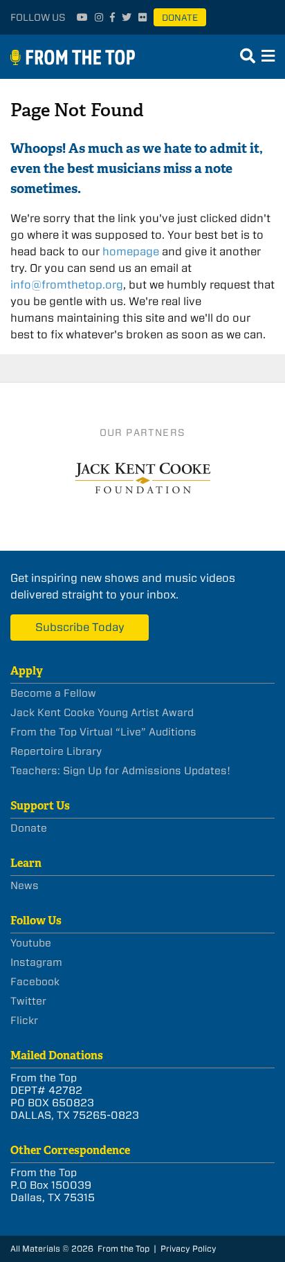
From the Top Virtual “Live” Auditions (103, 732)
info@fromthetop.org (66, 284)
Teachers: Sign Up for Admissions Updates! (120, 771)
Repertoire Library (56, 751)
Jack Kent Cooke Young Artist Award (102, 712)
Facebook (34, 982)
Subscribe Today (80, 627)
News (24, 885)
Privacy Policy (188, 1248)
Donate (180, 17)
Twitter (28, 1001)
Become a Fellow (53, 693)
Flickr (24, 1020)
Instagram (36, 962)
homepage (130, 251)
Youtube (30, 943)
